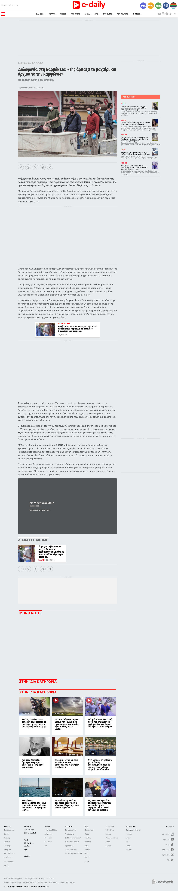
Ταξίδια (88, 838)
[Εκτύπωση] (43, 167)
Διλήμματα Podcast (72, 842)
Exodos (108, 834)
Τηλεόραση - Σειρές (133, 830)
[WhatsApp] (28, 167)
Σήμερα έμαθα (30, 833)
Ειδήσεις (7, 827)
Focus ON (48, 842)
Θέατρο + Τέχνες (112, 838)
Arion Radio (53, 882)
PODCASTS (75, 14)
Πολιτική (7, 842)
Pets (86, 853)
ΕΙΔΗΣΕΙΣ (40, 14)
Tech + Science (9, 853)
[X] (35, 167)
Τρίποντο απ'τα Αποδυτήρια (70, 832)
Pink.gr (6, 882)
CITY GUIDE (107, 14)
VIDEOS (63, 14)
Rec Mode (48, 838)
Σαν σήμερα (29, 830)
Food (87, 834)
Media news (29, 843)
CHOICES (136, 14)
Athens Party (64, 882)
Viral (26, 840)
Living (87, 857)
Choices (27, 857)
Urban (108, 842)
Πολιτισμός (8, 857)
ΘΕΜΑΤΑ (51, 14)
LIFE (96, 14)
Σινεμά (128, 838)
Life (86, 827)
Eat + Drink (110, 830)
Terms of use (50, 878)
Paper (128, 842)
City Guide (110, 827)
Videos (47, 827)
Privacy (41, 878)
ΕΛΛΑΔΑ (37, 62)
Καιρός (6, 865)
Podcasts (68, 827)
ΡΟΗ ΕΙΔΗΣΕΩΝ (129, 97)
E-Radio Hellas (16, 882)
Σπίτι (87, 846)
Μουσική (129, 834)
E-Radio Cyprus (28, 882)
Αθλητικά (7, 849)
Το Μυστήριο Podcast (73, 838)
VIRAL (87, 14)
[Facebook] (21, 167)
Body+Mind (89, 830)
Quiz (26, 850)
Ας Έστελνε (69, 846)
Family (87, 849)
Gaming (128, 846)
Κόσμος (7, 838)
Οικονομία (7, 846)
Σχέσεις (88, 842)
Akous (72, 882)
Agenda (108, 846)
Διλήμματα (48, 834)
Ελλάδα (6, 834)
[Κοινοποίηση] (50, 167)
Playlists (129, 849)
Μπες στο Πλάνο (51, 830)
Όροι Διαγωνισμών (31, 878)
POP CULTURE (122, 14)
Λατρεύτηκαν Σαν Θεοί (73, 853)
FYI (46, 846)
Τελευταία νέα (9, 830)
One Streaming (41, 882)
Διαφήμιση (18, 878)
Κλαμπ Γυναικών (70, 849)
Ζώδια (26, 846)
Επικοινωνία (8, 878)
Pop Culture (130, 827)
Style (87, 861)
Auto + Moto (8, 861)
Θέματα (27, 827)
